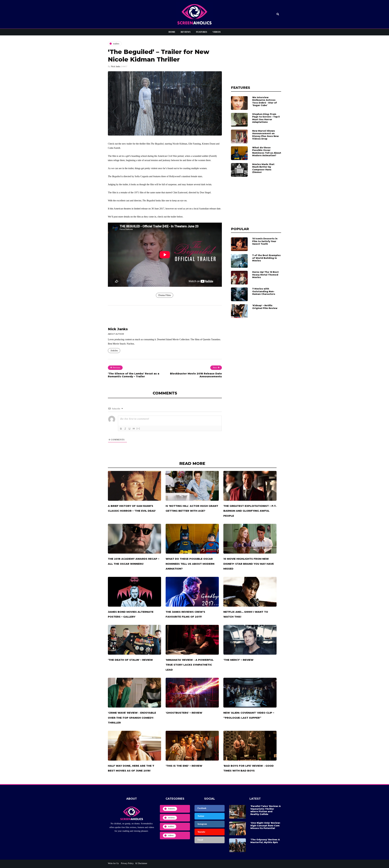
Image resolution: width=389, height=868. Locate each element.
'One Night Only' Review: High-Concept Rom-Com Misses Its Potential (265, 825)
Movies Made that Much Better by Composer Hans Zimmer (263, 168)
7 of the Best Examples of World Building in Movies (266, 258)
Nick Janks (115, 66)
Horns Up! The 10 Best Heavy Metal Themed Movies (265, 275)
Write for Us (113, 863)
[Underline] (129, 429)
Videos (217, 32)
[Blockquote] (134, 429)
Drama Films (164, 295)
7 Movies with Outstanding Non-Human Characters (263, 291)
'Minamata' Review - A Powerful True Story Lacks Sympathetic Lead (189, 664)
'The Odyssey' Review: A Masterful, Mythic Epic (265, 841)
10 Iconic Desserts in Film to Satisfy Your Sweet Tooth (264, 241)
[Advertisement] (256, 60)
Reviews (186, 32)
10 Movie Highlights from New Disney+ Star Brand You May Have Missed (248, 563)
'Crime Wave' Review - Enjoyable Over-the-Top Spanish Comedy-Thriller (132, 717)
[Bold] (121, 429)
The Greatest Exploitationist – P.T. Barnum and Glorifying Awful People (249, 511)
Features (201, 32)
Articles (114, 350)
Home (172, 32)
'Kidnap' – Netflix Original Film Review (264, 307)
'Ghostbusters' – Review (184, 712)
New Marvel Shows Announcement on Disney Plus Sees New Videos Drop (265, 134)
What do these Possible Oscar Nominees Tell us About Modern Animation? (266, 151)
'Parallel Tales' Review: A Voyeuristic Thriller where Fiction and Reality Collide (265, 810)
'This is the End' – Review (184, 765)
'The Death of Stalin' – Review (130, 659)
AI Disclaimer (141, 863)
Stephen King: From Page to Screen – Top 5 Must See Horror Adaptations (266, 118)
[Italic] (125, 429)
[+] (138, 428)
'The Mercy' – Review (238, 659)
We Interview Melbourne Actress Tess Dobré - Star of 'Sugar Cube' (264, 101)
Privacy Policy (127, 863)
